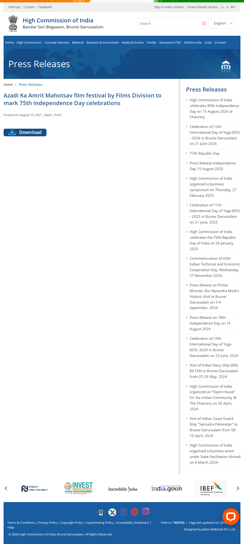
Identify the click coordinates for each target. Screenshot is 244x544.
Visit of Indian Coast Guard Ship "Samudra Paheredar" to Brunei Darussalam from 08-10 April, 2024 (214, 427)
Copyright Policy (71, 522)
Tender (152, 42)
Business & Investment (102, 42)
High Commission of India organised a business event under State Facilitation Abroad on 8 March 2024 (215, 453)
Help (10, 527)
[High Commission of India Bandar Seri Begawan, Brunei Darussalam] (13, 29)
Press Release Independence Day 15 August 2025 (213, 166)
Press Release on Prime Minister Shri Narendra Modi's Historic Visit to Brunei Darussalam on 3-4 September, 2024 (214, 296)
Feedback (45, 7)
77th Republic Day (205, 153)
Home (9, 42)
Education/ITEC (170, 42)
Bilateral (78, 42)
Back (48, 115)
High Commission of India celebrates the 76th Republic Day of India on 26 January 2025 (213, 240)
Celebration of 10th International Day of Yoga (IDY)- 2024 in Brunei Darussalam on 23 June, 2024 (214, 347)
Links (208, 42)
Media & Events (133, 42)
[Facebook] (123, 512)
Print (58, 115)
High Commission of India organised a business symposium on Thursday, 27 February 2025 (213, 187)
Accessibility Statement (132, 522)
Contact (29, 7)
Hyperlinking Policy (99, 522)
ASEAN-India (193, 42)
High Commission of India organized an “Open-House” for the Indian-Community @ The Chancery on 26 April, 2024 (213, 397)
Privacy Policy (47, 522)
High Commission (29, 42)
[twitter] (112, 512)
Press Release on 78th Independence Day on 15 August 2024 (210, 323)
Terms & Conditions (21, 522)
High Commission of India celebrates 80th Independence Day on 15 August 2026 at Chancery (214, 108)
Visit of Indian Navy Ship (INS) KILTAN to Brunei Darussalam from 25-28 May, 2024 (214, 371)
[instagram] (146, 512)
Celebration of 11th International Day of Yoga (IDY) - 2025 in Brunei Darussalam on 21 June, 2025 (214, 213)
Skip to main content (169, 7)
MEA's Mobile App (101, 512)
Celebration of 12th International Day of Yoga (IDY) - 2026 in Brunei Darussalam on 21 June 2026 (214, 135)
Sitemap (14, 7)
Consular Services (57, 42)
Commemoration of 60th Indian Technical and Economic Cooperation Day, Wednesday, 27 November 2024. (215, 267)
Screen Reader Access (202, 7)
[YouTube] (134, 512)
